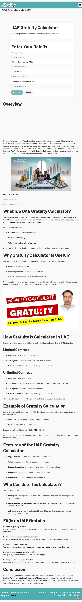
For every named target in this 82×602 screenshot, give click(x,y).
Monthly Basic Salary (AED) (22, 62)
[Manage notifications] (77, 598)
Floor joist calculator (11, 204)
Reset (28, 92)
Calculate (17, 92)
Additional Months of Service (22, 82)
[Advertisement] (41, 124)
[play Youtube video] (41, 309)
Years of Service (17, 72)
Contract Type (17, 53)
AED (34, 412)
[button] (80, 5)
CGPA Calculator (9, 199)
